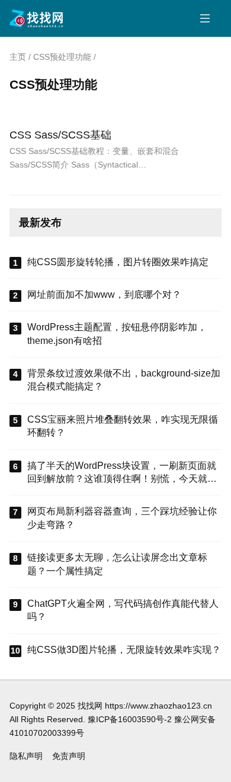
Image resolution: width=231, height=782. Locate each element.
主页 (17, 57)
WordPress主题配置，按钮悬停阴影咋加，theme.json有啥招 (117, 333)
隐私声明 (26, 756)
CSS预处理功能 (62, 57)
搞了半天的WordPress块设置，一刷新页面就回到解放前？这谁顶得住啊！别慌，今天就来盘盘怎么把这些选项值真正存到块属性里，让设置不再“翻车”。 (122, 473)
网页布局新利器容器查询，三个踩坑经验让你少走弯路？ (122, 517)
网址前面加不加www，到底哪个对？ (104, 294)
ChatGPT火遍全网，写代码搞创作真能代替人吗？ (123, 610)
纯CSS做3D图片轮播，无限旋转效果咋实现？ (124, 650)
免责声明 (68, 756)
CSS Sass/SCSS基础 (60, 134)
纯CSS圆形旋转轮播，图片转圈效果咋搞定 (117, 262)
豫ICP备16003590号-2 (130, 719)
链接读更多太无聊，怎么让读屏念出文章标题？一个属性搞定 (117, 563)
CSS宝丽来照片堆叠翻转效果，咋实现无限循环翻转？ (122, 425)
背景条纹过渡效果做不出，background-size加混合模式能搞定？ (123, 379)
